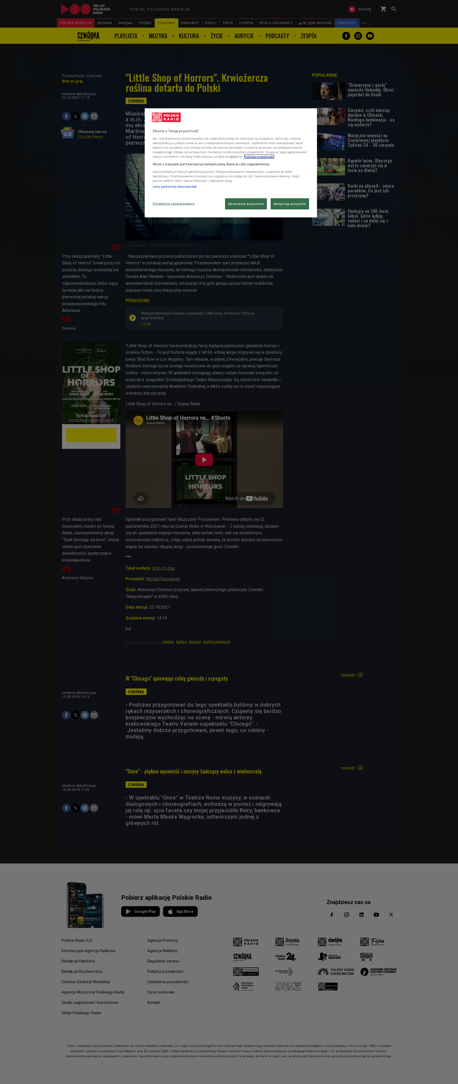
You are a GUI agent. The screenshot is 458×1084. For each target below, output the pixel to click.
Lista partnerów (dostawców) (174, 186)
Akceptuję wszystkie (290, 203)
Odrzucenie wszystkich (246, 203)
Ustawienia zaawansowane (174, 203)
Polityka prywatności (259, 156)
